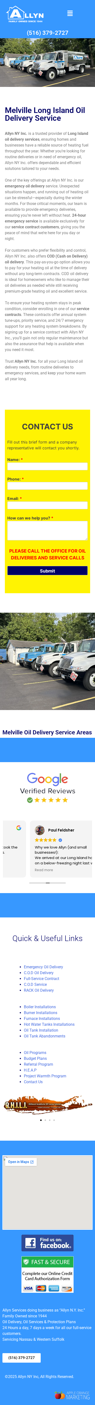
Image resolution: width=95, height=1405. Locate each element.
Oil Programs (35, 1052)
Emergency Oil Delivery (43, 967)
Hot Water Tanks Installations (49, 1024)
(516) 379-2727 (47, 32)
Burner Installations (40, 1012)
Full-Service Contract (41, 978)
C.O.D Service (35, 984)
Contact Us (33, 1082)
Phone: (15, 479)
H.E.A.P (30, 1070)
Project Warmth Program (45, 1076)
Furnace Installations (42, 1018)
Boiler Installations (40, 1007)
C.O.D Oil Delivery (39, 973)
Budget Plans (35, 1058)
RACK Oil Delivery (39, 990)
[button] (70, 14)
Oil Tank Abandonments (44, 1036)
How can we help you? (30, 518)
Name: (15, 459)
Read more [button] (19, 870)
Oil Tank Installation (41, 1030)
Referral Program (38, 1064)
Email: (14, 498)
